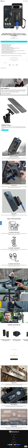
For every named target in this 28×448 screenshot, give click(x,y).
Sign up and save (14, 434)
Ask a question (14, 60)
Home (14, 32)
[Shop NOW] (14, 295)
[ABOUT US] (14, 373)
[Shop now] (14, 306)
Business (13, 439)
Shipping (11, 38)
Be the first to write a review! (14, 359)
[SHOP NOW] (14, 273)
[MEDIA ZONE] (14, 417)
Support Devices (14, 57)
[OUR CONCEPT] (14, 395)
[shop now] (14, 284)
